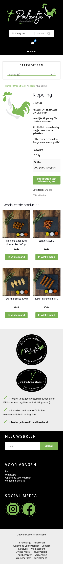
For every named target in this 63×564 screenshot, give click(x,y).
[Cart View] (32, 43)
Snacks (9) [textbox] (30, 74)
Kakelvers (23, 549)
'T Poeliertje (39, 195)
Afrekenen (39, 542)
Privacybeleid (40, 552)
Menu (33, 51)
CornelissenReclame (36, 535)
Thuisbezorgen (24, 555)
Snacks (31, 86)
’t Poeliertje (24, 542)
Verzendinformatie (15, 481)
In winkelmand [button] (16, 257)
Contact (46, 546)
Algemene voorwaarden (18, 478)
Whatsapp (10, 475)
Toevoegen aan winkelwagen (46, 180)
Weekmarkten (23, 558)
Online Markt (19, 86)
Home (8, 86)
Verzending (41, 555)
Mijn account (38, 549)
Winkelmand (40, 558)
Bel (7, 471)
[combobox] (31, 73)
